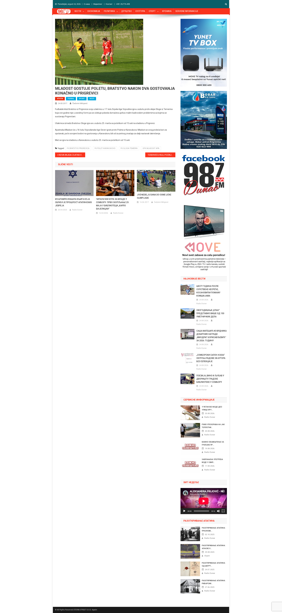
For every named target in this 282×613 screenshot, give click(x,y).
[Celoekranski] (223, 511)
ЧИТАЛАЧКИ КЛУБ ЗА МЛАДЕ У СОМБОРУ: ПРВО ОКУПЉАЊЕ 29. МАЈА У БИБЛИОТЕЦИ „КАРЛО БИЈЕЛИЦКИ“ (112, 204)
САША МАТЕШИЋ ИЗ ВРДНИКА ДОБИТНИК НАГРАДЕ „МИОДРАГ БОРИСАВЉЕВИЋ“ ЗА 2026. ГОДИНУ (211, 336)
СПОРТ (152, 11)
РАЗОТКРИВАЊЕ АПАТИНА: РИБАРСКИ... (213, 582)
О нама (87, 4)
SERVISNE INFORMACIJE (186, 11)
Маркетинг (97, 4)
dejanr (207, 556)
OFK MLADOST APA (151, 148)
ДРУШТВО (126, 11)
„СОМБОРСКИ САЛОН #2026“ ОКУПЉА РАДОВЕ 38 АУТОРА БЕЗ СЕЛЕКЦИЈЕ (210, 358)
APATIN (60, 99)
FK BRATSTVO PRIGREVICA (78, 148)
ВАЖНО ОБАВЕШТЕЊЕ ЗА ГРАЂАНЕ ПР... (213, 443)
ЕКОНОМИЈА (94, 11)
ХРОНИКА (167, 11)
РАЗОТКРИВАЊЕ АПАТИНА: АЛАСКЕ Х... (213, 546)
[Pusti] (184, 511)
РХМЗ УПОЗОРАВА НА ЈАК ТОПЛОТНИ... (213, 425)
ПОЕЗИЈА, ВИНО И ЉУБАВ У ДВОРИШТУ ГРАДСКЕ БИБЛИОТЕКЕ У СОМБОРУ (210, 378)
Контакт (109, 4)
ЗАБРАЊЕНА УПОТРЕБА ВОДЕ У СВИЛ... (212, 460)
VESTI (91, 99)
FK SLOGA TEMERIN (129, 148)
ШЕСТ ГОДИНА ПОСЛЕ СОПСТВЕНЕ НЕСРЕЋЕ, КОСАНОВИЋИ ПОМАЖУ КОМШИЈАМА (208, 291)
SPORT (82, 99)
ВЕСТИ (78, 11)
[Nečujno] (218, 511)
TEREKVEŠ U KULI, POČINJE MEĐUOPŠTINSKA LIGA (161, 155)
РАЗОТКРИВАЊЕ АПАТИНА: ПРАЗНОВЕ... (213, 529)
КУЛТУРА (140, 11)
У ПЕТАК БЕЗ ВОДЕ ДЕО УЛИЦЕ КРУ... (212, 408)
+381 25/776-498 (123, 4)
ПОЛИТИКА (109, 11)
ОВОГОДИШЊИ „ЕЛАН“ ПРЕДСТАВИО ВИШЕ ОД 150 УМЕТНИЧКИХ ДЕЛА (210, 313)
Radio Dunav (77, 210)
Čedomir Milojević (80, 103)
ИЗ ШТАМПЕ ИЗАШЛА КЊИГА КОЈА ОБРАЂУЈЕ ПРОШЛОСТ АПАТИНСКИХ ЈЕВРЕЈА (73, 202)
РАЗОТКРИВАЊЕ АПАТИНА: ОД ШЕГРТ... (213, 564)
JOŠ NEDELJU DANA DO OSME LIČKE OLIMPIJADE (154, 196)
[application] (204, 501)
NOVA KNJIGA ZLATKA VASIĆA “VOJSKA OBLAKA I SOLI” (72, 155)
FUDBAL (71, 99)
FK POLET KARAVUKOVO (105, 148)
